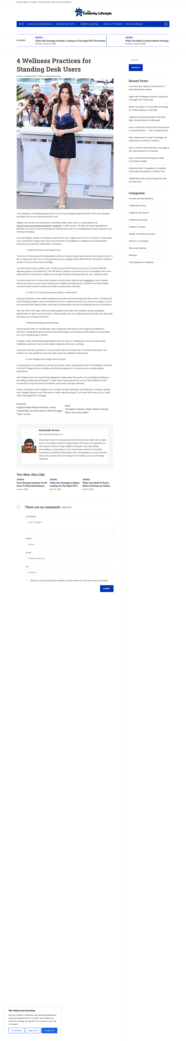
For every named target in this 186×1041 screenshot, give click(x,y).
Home (19, 2)
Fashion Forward (137, 226)
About (25, 2)
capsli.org (88, 280)
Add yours (66, 507)
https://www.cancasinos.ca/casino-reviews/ (39, 225)
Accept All (49, 1030)
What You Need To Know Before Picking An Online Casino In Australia (135, 40)
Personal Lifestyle (134, 24)
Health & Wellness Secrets (142, 234)
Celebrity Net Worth (65, 24)
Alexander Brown (53, 76)
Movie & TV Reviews (113, 24)
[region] (33, 1021)
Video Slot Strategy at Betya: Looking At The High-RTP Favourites (43, 40)
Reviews (102, 37)
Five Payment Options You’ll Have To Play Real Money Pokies (32, 485)
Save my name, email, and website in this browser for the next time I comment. (69, 580)
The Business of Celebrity (141, 262)
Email (28, 552)
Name (29, 538)
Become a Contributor (61, 2)
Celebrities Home (137, 205)
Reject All (33, 1030)
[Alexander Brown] (29, 446)
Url (27, 566)
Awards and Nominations (40, 24)
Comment (31, 516)
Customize (16, 1030)
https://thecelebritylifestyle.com (51, 434)
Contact (33, 2)
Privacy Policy (44, 2)
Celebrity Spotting (89, 24)
